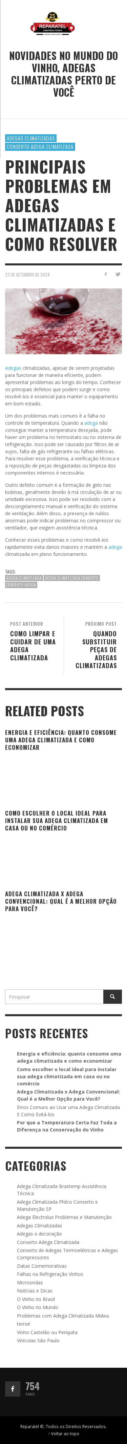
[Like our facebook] (12, 1389)
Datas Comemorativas (42, 1266)
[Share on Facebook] (105, 274)
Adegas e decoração (39, 1233)
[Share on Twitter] (117, 274)
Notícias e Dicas (34, 1290)
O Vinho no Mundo (37, 1307)
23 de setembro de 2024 (27, 274)
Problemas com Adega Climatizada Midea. (63, 1315)
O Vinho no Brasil (36, 1299)
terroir (23, 1324)
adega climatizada (24, 578)
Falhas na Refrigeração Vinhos (50, 1274)
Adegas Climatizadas (31, 138)
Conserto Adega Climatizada (40, 146)
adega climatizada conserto (72, 578)
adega (91, 423)
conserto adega (21, 584)
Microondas (30, 1282)
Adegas (14, 368)
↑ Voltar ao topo (63, 1433)
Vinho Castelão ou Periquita (47, 1332)
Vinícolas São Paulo (38, 1340)
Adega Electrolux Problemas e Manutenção (64, 1217)
